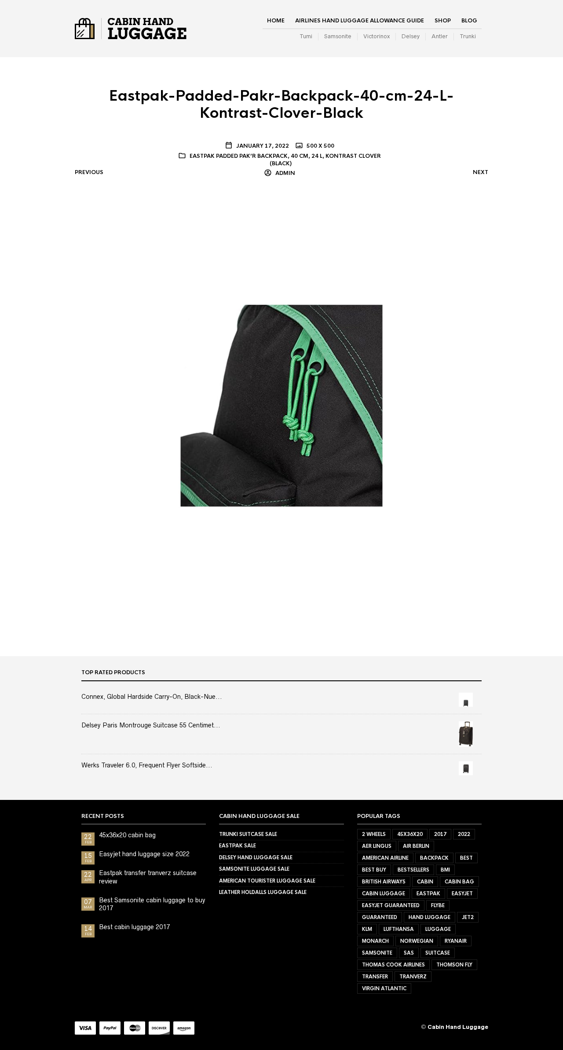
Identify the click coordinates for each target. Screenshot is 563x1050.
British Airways (384, 882)
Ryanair (456, 941)
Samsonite (337, 36)
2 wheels (374, 834)
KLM (367, 929)
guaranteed (379, 917)
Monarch (375, 941)
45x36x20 (410, 834)
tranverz (413, 977)
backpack (434, 858)
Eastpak (428, 893)
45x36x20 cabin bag (127, 835)
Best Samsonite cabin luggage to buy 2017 (152, 904)
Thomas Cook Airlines (393, 965)
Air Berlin (416, 846)
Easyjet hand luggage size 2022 (144, 853)
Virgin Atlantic (384, 988)
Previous (89, 172)
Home (276, 20)
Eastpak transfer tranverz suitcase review (148, 876)
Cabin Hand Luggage (458, 1027)
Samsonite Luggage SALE (254, 869)
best (466, 858)
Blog (469, 20)
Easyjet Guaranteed (391, 905)
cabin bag (459, 882)
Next (480, 172)
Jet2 (468, 917)
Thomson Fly (454, 965)
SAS (409, 953)
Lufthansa (399, 929)
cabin (425, 882)
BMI (445, 870)
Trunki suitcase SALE (248, 834)
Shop (443, 20)
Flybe (438, 905)
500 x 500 (319, 145)
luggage (438, 929)
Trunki (468, 36)
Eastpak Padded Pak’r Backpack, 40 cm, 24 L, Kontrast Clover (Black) (285, 160)
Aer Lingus (376, 846)
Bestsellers (413, 870)
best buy (374, 870)
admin (284, 173)
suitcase (437, 953)
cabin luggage (383, 893)
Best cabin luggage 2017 (134, 926)
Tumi (306, 36)
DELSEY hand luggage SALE (255, 857)
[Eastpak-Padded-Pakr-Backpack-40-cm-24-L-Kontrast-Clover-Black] (281, 405)
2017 (440, 834)
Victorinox (376, 36)
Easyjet (462, 893)
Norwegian (416, 941)
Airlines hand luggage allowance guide (359, 20)
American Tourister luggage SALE (267, 881)
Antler (439, 36)
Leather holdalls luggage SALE (263, 892)
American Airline (385, 858)
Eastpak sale (237, 846)
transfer (375, 977)
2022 (464, 834)
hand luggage (429, 917)
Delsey (411, 36)
